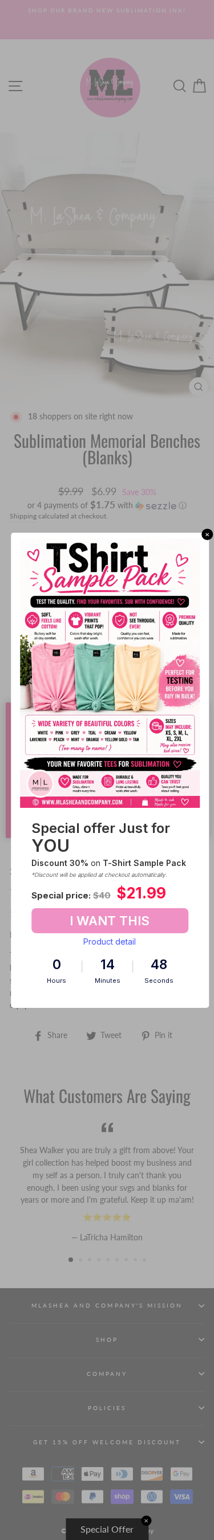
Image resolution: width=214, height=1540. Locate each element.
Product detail (109, 941)
